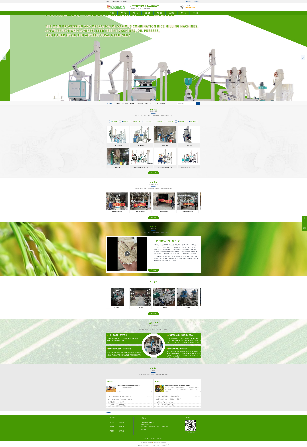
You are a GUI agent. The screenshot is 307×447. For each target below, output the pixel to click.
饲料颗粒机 (155, 103)
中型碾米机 (117, 103)
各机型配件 (193, 121)
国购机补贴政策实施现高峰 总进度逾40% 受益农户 (120, 399)
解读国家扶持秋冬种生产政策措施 (116, 402)
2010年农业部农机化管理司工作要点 (117, 405)
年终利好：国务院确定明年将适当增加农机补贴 (128, 385)
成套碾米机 (125, 103)
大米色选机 (140, 103)
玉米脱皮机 (163, 103)
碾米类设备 (133, 103)
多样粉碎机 (148, 103)
